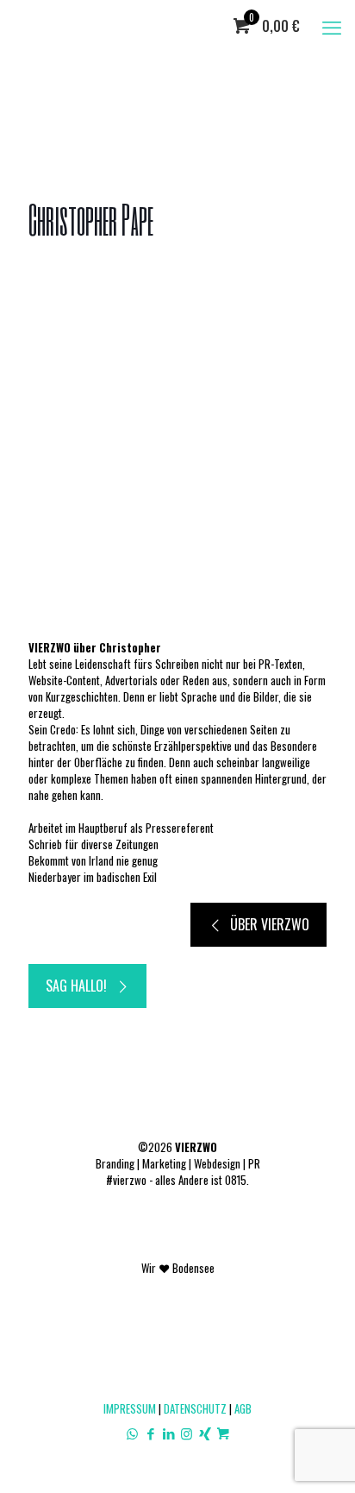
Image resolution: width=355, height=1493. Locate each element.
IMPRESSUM (129, 1408)
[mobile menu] (331, 26)
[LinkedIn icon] (168, 1432)
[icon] (222, 1432)
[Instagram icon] (186, 1432)
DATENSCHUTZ (195, 1408)
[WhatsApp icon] (132, 1432)
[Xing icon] (204, 1432)
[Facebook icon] (150, 1432)
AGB (243, 1408)
